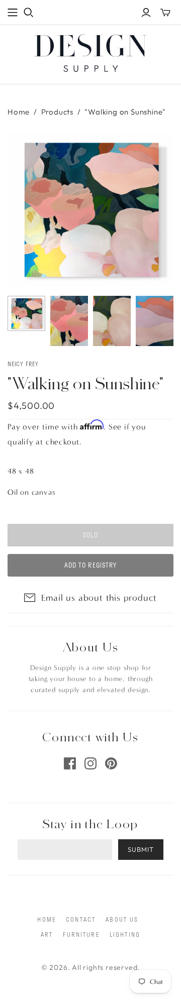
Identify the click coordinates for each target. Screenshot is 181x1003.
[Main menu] (13, 13)
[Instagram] (90, 763)
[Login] (146, 12)
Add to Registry (90, 565)
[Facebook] (70, 763)
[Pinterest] (111, 763)
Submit (141, 849)
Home (19, 112)
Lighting (125, 934)
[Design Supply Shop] (90, 51)
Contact (81, 919)
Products (57, 112)
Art (47, 934)
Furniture (81, 934)
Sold (90, 535)
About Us (122, 919)
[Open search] (29, 13)
